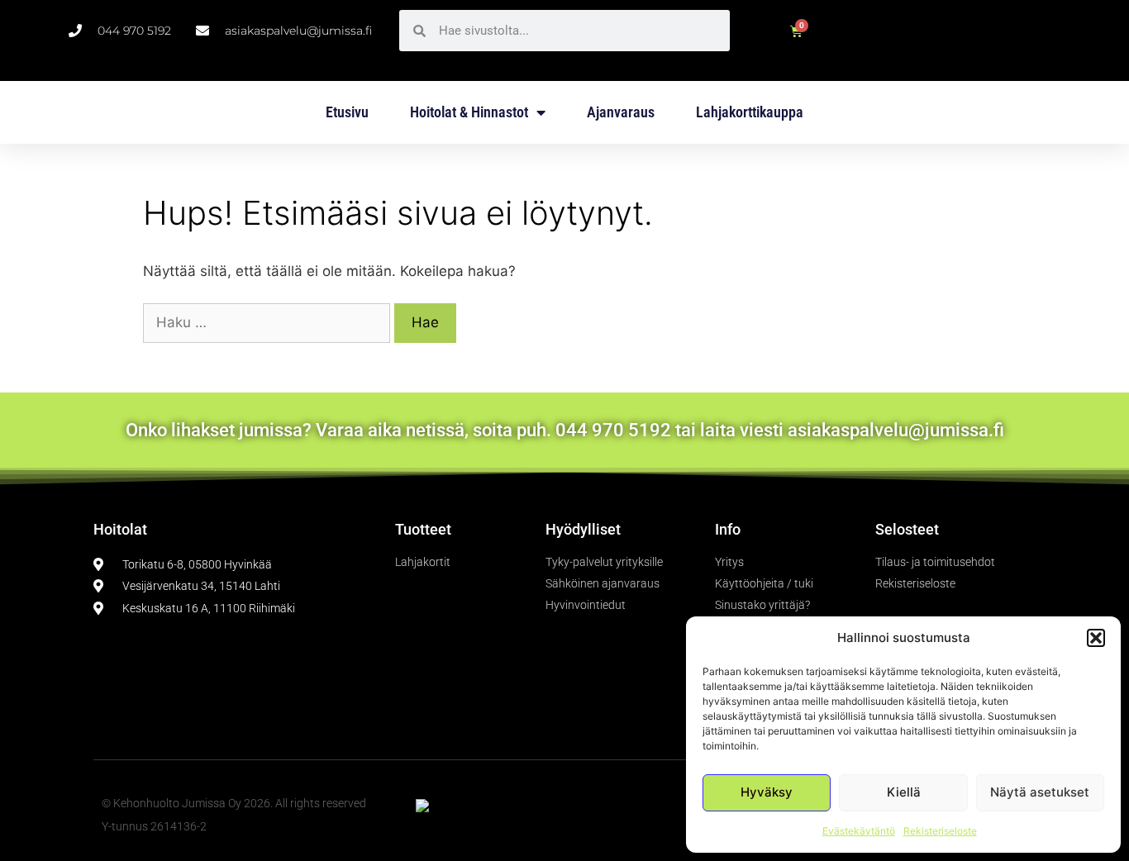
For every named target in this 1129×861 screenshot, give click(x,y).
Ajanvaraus (621, 112)
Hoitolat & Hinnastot (469, 112)
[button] (1096, 638)
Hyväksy (767, 792)
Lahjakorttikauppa (749, 112)
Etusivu (347, 112)
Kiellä (904, 792)
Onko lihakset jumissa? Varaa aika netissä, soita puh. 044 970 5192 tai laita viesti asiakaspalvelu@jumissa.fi (565, 430)
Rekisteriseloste (940, 831)
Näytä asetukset (1039, 792)
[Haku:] (268, 322)
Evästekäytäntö (858, 831)
